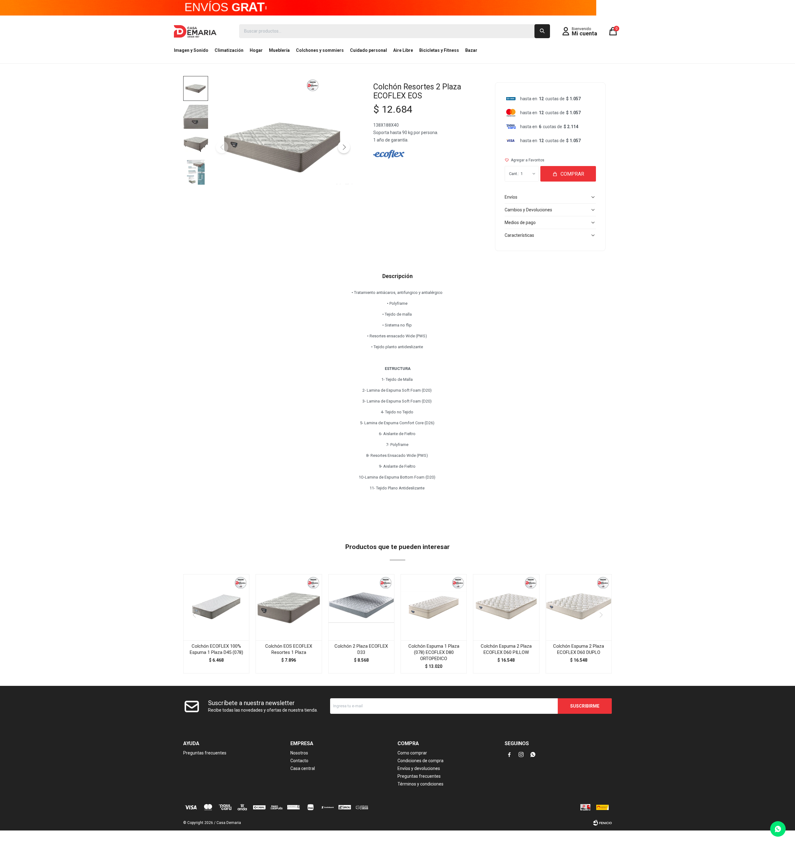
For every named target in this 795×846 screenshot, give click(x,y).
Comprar (572, 174)
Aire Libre (403, 50)
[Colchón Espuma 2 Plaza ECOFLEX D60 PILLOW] (506, 607)
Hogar (256, 50)
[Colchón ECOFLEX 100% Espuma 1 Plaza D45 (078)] (216, 607)
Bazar (471, 50)
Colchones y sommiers (320, 50)
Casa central (302, 768)
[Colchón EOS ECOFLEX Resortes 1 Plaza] (289, 607)
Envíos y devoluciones (419, 768)
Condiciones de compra (420, 760)
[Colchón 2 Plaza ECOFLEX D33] (361, 607)
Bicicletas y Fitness (439, 50)
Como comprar (412, 752)
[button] (542, 31)
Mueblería (279, 50)
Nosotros (299, 752)
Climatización (229, 50)
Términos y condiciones (420, 783)
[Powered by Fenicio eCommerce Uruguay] (602, 822)
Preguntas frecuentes (204, 752)
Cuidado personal (368, 50)
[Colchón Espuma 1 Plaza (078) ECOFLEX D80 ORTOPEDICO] (434, 607)
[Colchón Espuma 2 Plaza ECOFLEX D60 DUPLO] (579, 607)
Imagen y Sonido (191, 50)
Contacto (299, 760)
